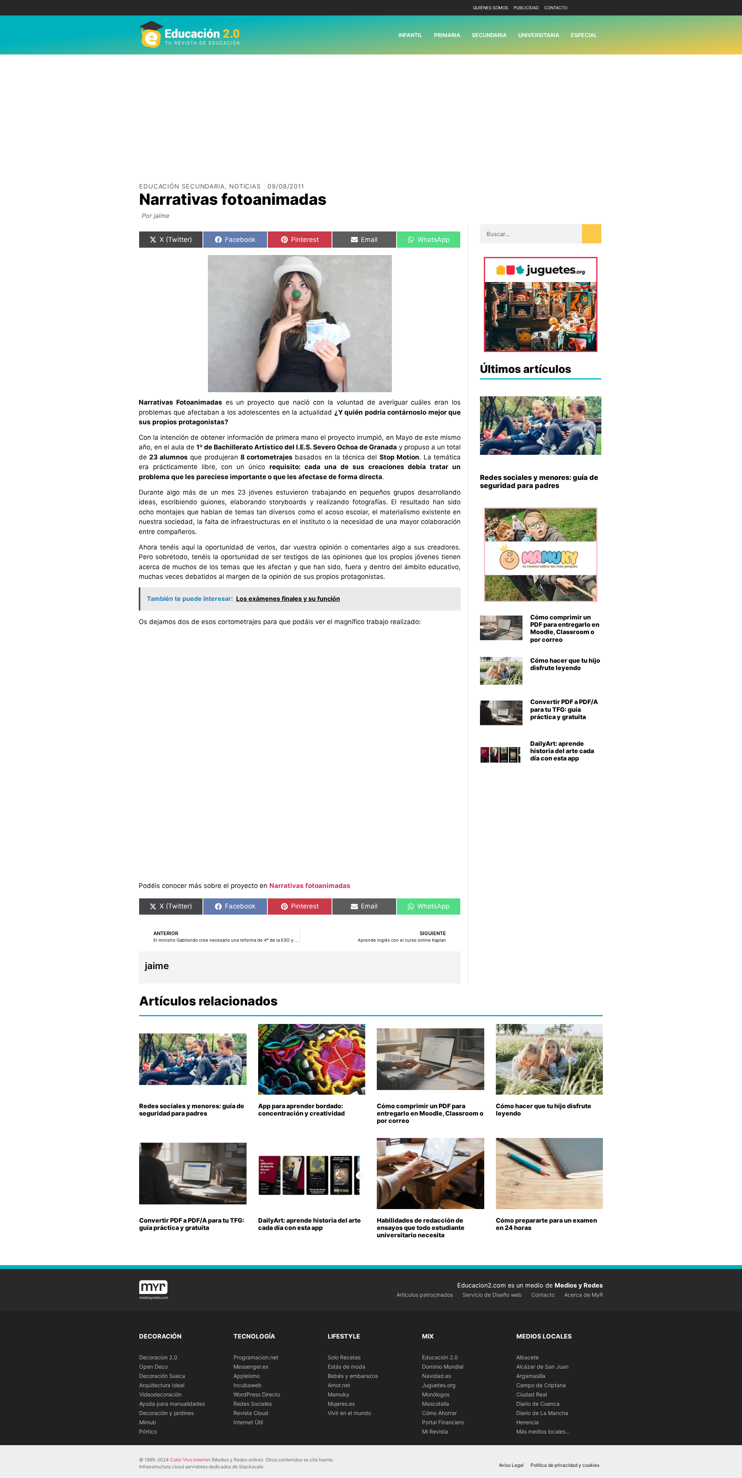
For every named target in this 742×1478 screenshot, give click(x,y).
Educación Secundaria (182, 186)
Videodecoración (160, 1394)
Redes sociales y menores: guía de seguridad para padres (539, 481)
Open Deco (153, 1366)
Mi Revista (435, 1431)
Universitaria (538, 35)
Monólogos (435, 1394)
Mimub (147, 1422)
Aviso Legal (511, 1465)
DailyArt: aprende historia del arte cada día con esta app (562, 751)
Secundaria (489, 35)
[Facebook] (584, 8)
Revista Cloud (250, 1413)
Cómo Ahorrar (439, 1413)
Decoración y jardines (166, 1413)
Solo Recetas (344, 1357)
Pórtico (148, 1431)
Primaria (447, 35)
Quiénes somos (490, 7)
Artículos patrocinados (425, 1294)
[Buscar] (591, 233)
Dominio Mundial (442, 1366)
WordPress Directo (256, 1394)
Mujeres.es (341, 1403)
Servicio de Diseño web (492, 1294)
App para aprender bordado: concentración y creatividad (301, 1109)
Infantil (410, 35)
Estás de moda (346, 1366)
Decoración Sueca (162, 1376)
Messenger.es (250, 1366)
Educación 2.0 (440, 1357)
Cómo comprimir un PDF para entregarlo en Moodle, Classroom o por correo (564, 628)
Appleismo (246, 1376)
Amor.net (339, 1385)
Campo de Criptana (541, 1385)
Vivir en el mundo (349, 1413)
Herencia (527, 1422)
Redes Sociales (252, 1403)
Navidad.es (436, 1376)
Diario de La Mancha (542, 1413)
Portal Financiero (443, 1422)
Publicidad (526, 7)
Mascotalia (435, 1403)
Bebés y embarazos (353, 1376)
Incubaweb (247, 1385)
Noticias (245, 186)
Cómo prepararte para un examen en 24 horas (546, 1223)
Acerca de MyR (583, 1294)
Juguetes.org (439, 1385)
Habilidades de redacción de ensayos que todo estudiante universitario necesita (421, 1227)
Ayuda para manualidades (172, 1403)
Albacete (527, 1357)
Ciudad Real (531, 1394)
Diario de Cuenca (538, 1403)
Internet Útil (248, 1422)
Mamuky (338, 1394)
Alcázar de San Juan (542, 1366)
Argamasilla (530, 1376)
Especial (584, 35)
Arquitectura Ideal (161, 1385)
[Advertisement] (371, 112)
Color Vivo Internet (190, 1460)
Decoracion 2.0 (158, 1357)
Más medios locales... (543, 1431)
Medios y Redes (579, 1285)
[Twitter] (596, 8)
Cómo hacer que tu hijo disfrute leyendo (565, 664)
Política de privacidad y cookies (565, 1465)
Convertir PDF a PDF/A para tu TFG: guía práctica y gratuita (564, 709)
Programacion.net (255, 1357)
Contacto (555, 7)
